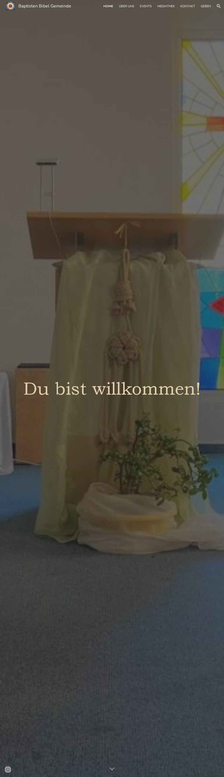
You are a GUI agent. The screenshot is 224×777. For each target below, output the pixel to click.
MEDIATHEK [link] (166, 6)
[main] (112, 388)
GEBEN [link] (206, 6)
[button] (219, 6)
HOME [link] (108, 6)
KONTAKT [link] (187, 6)
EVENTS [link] (146, 6)
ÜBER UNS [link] (126, 6)
